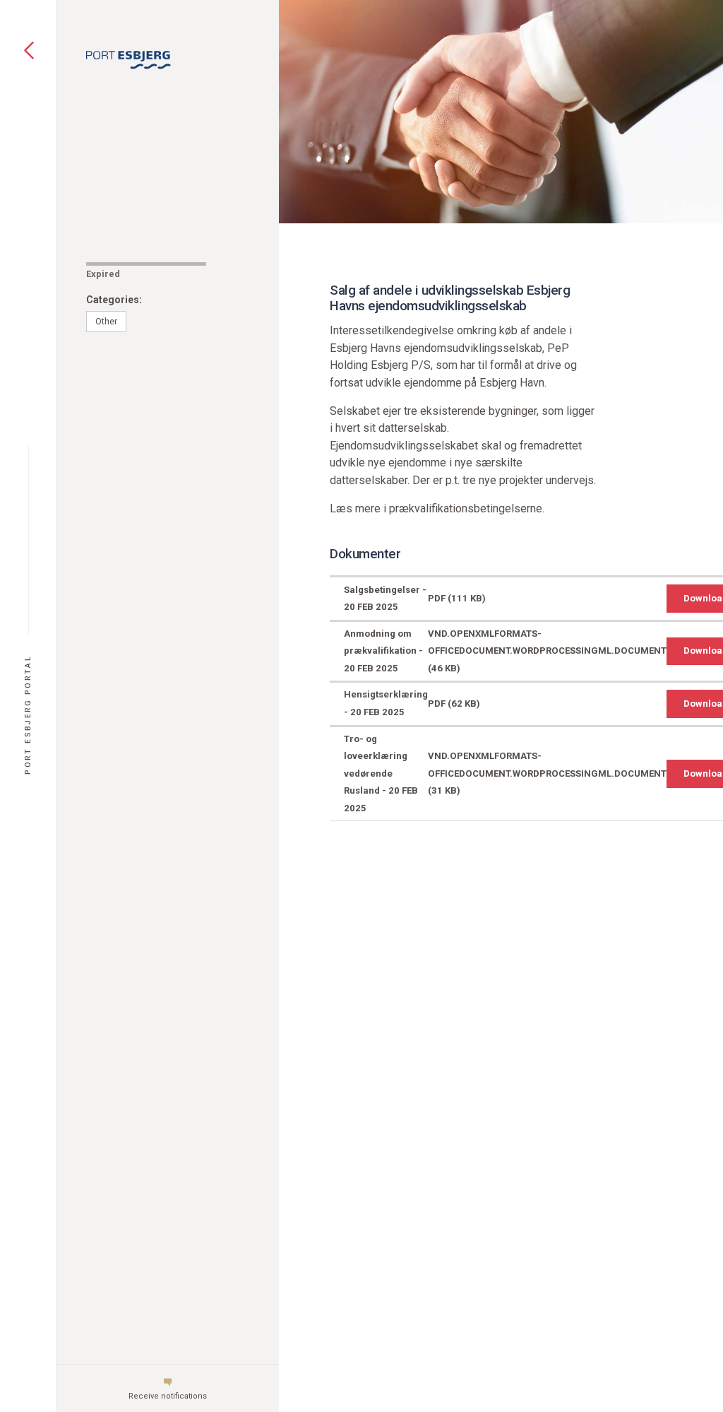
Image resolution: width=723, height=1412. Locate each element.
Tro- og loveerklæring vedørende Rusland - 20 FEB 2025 (381, 773)
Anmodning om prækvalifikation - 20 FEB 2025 (383, 650)
